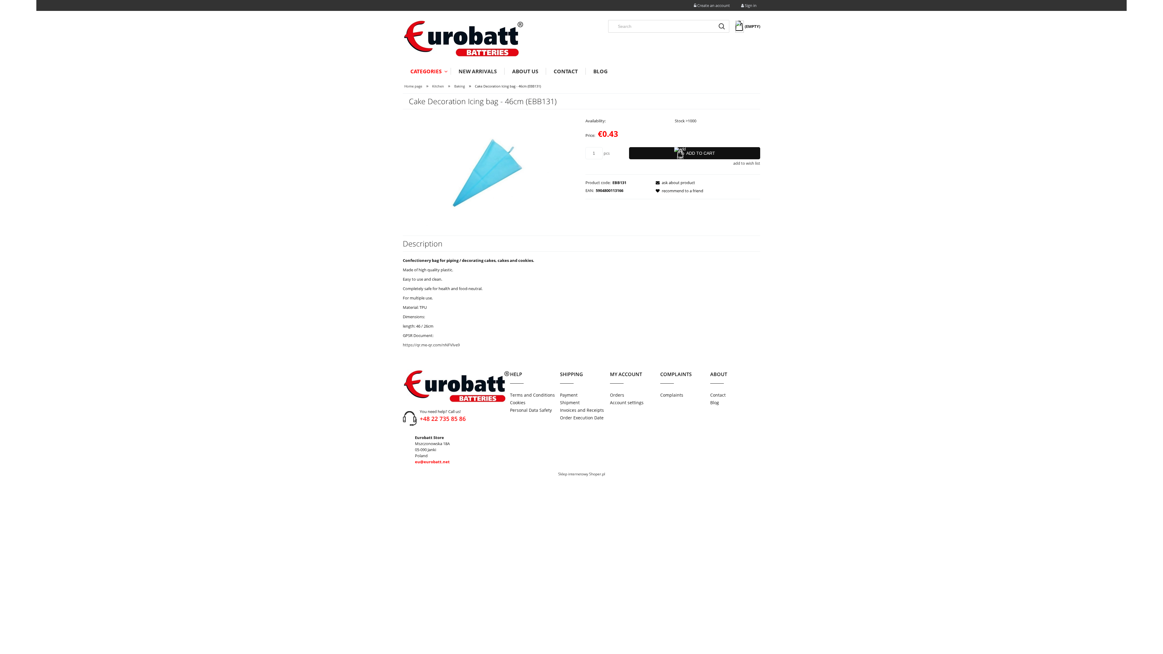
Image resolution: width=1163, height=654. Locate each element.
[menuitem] (427, 71)
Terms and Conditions (532, 395)
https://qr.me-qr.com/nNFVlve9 (431, 345)
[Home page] (463, 38)
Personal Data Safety (531, 410)
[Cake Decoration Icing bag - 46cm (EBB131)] (490, 168)
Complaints (671, 395)
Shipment (570, 402)
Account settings (627, 402)
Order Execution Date (582, 418)
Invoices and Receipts (582, 410)
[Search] (721, 26)
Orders (617, 395)
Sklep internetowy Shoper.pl (581, 474)
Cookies (517, 402)
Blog (714, 402)
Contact (718, 395)
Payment (569, 395)
